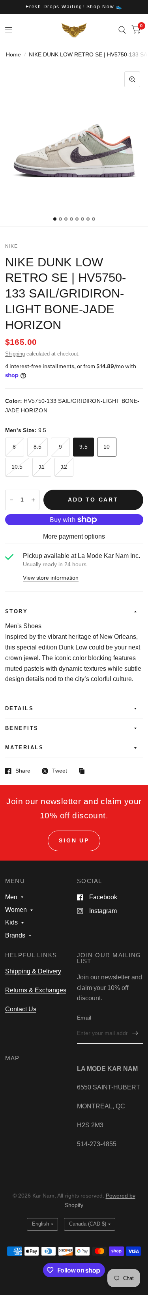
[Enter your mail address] (135, 1033)
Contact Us (20, 1009)
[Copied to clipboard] (84, 771)
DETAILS (19, 708)
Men (11, 897)
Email (84, 1018)
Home (13, 55)
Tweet (59, 771)
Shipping (15, 354)
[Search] (122, 30)
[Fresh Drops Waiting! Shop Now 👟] (74, 7)
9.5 (83, 447)
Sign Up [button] (74, 841)
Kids (11, 922)
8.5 (38, 447)
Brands (15, 935)
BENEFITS (22, 728)
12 (64, 467)
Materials (24, 747)
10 (106, 447)
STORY (16, 611)
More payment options (74, 536)
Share (22, 771)
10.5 (17, 467)
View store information (51, 578)
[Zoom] (132, 79)
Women (16, 909)
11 (42, 467)
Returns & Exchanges (35, 990)
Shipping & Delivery (33, 971)
